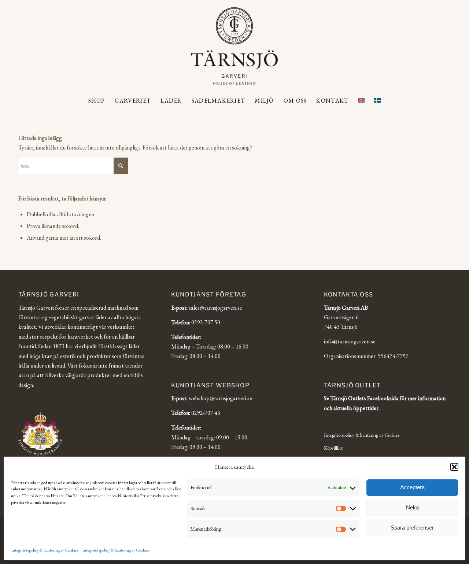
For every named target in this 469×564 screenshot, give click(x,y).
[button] (454, 467)
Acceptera (412, 487)
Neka (412, 507)
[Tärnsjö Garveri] (234, 46)
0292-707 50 (205, 322)
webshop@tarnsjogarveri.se (220, 398)
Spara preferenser (412, 527)
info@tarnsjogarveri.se (350, 341)
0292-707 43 (205, 413)
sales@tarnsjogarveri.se (215, 308)
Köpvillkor (333, 448)
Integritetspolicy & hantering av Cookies (44, 550)
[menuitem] (97, 101)
